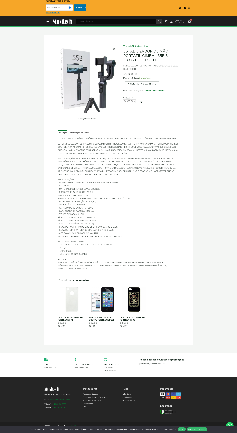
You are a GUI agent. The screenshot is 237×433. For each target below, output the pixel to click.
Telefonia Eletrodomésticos (135, 46)
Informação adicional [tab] (79, 132)
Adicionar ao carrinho (142, 84)
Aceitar (182, 429)
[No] (234, 429)
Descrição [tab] (62, 132)
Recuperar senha (128, 400)
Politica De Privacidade (92, 400)
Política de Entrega (90, 394)
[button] (48, 21)
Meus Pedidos (127, 397)
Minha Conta (126, 394)
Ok (141, 102)
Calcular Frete (129, 97)
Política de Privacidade (197, 429)
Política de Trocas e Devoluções (95, 397)
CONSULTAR (80, 7)
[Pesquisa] (159, 21)
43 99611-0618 (60, 407)
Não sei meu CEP (53, 12)
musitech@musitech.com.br (61, 399)
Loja (84, 407)
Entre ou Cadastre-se (180, 21)
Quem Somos (88, 403)
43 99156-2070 (59, 404)
